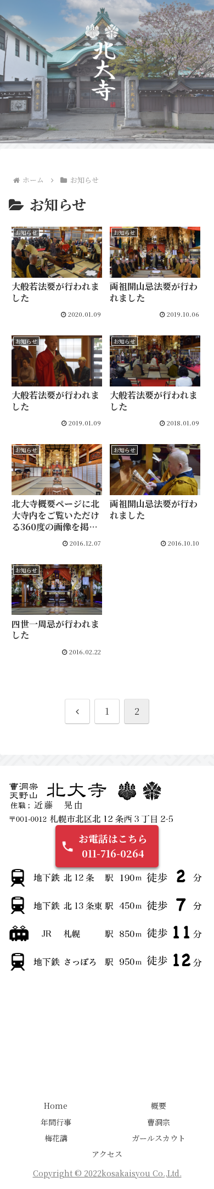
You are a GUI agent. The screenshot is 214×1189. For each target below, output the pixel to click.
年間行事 (56, 1122)
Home (55, 1105)
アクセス (107, 1153)
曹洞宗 (158, 1122)
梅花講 (55, 1137)
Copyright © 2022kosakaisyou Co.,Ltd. (107, 1173)
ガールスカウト (158, 1137)
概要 (158, 1105)
